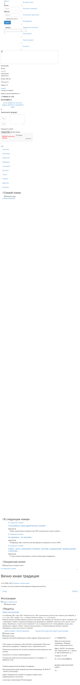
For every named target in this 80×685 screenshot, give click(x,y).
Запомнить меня (12, 19)
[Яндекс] (8, 25)
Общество (5, 158)
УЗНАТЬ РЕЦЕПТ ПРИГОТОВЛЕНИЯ (16, 631)
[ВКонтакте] (7, 25)
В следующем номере (15, 522)
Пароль (7, 11)
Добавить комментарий (21, 583)
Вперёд (75, 591)
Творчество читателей (30, 27)
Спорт (4, 174)
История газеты (28, 2)
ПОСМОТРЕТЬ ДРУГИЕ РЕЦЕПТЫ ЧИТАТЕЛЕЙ (51, 631)
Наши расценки (28, 40)
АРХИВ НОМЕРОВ (8, 198)
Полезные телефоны (30, 8)
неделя (3, 88)
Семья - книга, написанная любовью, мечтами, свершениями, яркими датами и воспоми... (42, 549)
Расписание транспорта (31, 15)
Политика (5, 149)
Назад (4, 591)
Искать (6, 27)
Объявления (27, 33)
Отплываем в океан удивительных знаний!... (27, 525)
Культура (5, 170)
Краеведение (27, 21)
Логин (6, 5)
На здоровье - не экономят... (20, 537)
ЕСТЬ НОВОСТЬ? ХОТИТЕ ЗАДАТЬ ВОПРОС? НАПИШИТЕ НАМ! (13, 105)
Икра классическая (10, 612)
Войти (6, 1)
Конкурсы (5, 187)
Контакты (26, 46)
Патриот (5, 179)
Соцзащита (6, 166)
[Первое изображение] (9, 602)
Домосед (5, 183)
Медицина (6, 162)
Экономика (6, 153)
